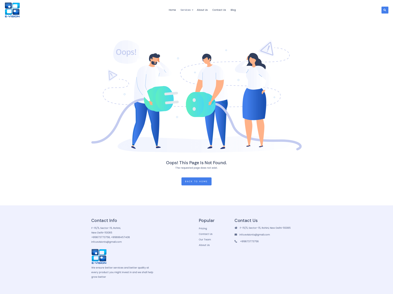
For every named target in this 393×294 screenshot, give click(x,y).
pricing (203, 228)
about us (204, 245)
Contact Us (219, 10)
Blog (233, 10)
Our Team (205, 239)
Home (172, 10)
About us (202, 10)
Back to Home (196, 181)
